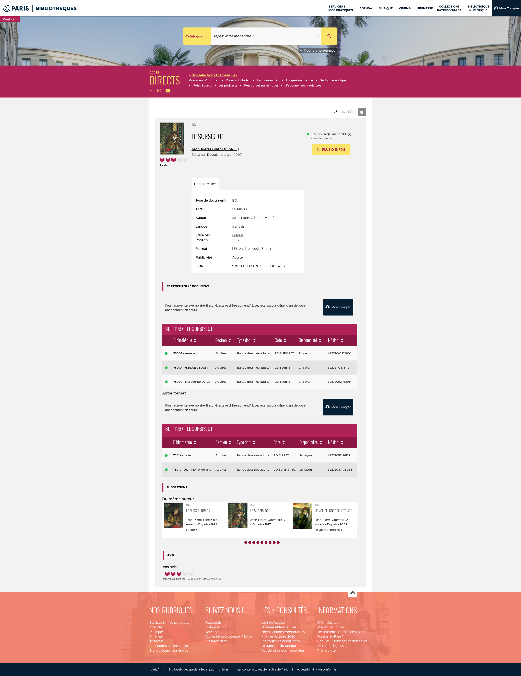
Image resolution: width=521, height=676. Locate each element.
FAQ (320, 623)
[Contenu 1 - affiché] (241, 542)
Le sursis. (192, 529)
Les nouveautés (273, 623)
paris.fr (155, 669)
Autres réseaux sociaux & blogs (229, 636)
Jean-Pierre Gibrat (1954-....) (215, 149)
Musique (156, 632)
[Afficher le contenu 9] (274, 542)
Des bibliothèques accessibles (340, 632)
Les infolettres (216, 641)
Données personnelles (349, 641)
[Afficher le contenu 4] (253, 542)
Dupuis (212, 155)
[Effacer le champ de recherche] (318, 36)
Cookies (323, 641)
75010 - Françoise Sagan (190, 367)
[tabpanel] (248, 233)
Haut (352, 593)
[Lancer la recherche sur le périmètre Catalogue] (329, 36)
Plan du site (326, 650)
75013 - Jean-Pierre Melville (192, 469)
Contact (333, 623)
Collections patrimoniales (169, 646)
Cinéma (155, 636)
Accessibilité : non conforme (316, 669)
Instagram (213, 627)
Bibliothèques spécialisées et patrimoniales (198, 669)
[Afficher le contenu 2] (245, 542)
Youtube (212, 632)
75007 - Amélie (184, 353)
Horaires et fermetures (278, 627)
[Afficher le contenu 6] (261, 542)
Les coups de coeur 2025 (280, 641)
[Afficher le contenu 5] (257, 542)
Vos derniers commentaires (282, 650)
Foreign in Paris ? (330, 636)
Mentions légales (330, 646)
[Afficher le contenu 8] (270, 542)
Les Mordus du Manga (278, 646)
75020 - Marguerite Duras (191, 381)
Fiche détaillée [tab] (205, 184)
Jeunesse (156, 641)
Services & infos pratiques (169, 623)
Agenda (155, 627)
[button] (506, 8)
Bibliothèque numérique (168, 650)
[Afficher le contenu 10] (278, 542)
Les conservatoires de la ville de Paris (262, 669)
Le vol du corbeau (327, 529)
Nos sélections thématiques (283, 632)
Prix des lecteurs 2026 (278, 636)
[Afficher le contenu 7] (266, 542)
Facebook (213, 623)
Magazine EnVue (330, 627)
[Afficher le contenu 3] (249, 542)
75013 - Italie (182, 455)
